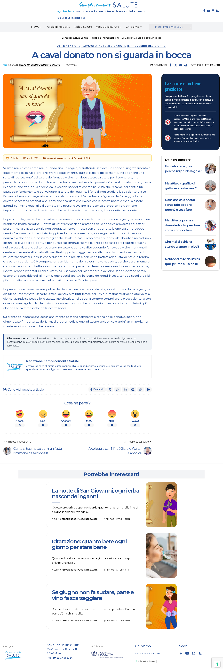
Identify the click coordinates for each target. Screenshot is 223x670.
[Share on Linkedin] (125, 389)
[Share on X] (175, 65)
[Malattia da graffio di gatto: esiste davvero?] (210, 186)
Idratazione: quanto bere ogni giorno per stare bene (89, 544)
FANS (78, 11)
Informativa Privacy (146, 661)
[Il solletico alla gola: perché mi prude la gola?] (210, 168)
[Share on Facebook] (170, 65)
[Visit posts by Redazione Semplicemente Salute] (5, 65)
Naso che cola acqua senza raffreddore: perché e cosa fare (180, 205)
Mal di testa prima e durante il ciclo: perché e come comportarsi (182, 225)
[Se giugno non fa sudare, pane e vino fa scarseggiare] (161, 606)
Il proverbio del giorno (146, 45)
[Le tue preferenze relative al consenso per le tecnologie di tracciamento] (217, 664)
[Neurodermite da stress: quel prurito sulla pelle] (210, 261)
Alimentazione (68, 45)
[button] (185, 65)
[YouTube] (208, 10)
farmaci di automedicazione (71, 18)
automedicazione (94, 11)
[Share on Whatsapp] (117, 389)
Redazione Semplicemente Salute (39, 65)
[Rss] (217, 10)
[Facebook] (204, 10)
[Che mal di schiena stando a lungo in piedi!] (210, 244)
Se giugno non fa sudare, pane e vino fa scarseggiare (93, 595)
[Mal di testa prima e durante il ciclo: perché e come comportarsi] (210, 225)
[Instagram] (213, 10)
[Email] (180, 65)
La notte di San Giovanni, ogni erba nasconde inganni (95, 493)
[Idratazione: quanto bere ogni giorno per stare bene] (161, 555)
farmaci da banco (116, 11)
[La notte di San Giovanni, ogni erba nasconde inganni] (161, 504)
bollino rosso (135, 11)
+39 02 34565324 (62, 657)
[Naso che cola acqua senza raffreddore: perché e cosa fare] (210, 205)
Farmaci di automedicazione (103, 45)
